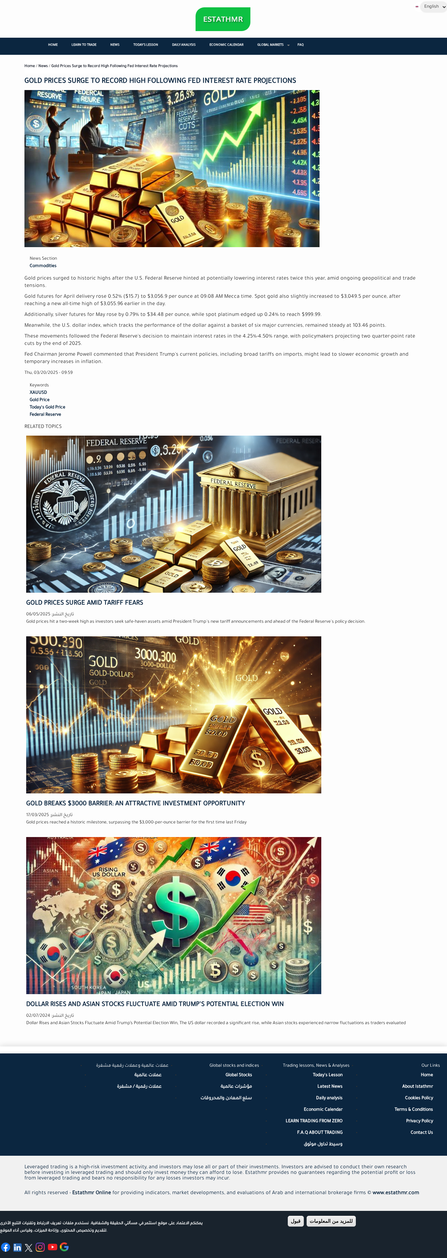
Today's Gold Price (47, 407)
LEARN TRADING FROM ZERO (314, 1121)
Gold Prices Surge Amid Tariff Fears (84, 603)
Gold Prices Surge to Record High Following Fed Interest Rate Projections (114, 66)
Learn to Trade (84, 45)
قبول (296, 1221)
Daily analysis (329, 1098)
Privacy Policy (419, 1121)
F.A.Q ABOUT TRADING (320, 1133)
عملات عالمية (148, 1075)
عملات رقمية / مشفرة (139, 1087)
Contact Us (422, 1133)
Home (53, 45)
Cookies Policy (419, 1098)
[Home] (223, 19)
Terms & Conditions (414, 1110)
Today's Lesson (145, 45)
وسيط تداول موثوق (323, 1144)
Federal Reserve (45, 415)
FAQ (301, 45)
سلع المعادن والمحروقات (226, 1098)
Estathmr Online (91, 1193)
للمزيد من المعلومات (331, 1221)
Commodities (43, 266)
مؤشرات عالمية (236, 1087)
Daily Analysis (184, 45)
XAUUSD (38, 393)
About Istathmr (417, 1087)
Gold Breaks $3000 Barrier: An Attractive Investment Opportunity (135, 804)
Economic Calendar (226, 45)
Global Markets (274, 48)
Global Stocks (239, 1075)
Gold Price (40, 400)
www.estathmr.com (396, 1193)
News (114, 45)
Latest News (330, 1087)
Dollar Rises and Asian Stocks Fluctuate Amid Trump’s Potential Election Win (155, 1004)
